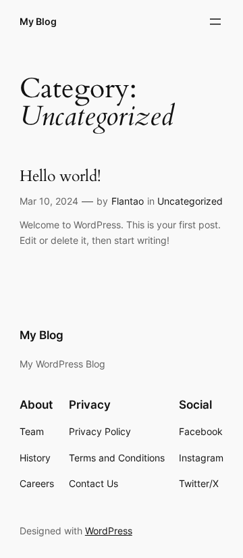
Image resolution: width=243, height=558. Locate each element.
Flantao (127, 201)
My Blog (38, 21)
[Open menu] (215, 22)
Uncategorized (190, 201)
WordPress (108, 530)
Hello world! (60, 177)
